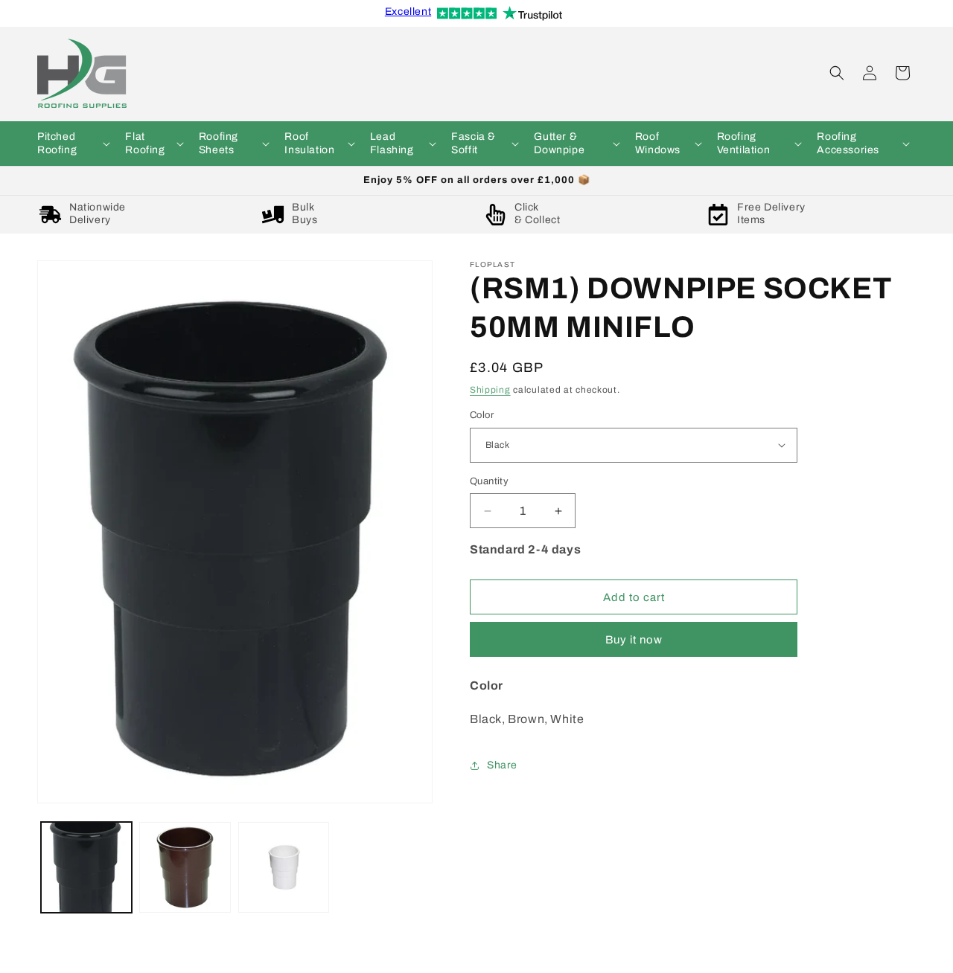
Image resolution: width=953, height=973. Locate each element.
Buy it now (634, 640)
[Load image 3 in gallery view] (283, 867)
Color (482, 415)
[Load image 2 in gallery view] (184, 867)
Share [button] (502, 765)
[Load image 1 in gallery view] (86, 867)
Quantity (489, 481)
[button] (72, 143)
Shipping (490, 390)
